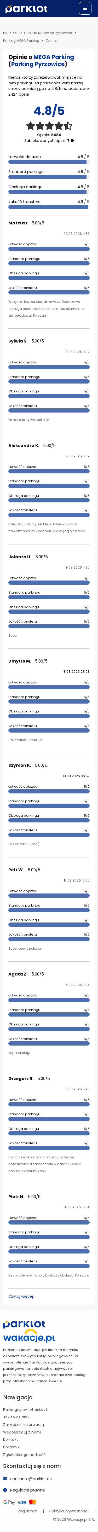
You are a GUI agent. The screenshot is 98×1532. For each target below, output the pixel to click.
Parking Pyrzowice (38, 64)
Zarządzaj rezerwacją (23, 1424)
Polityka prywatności (68, 1511)
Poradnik (11, 1447)
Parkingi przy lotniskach (25, 1409)
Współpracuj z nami (22, 1432)
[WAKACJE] (29, 1335)
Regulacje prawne (27, 1490)
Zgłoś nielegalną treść (24, 1454)
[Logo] (26, 9)
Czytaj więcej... (21, 1296)
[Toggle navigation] (85, 8)
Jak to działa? (16, 1417)
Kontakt (10, 1439)
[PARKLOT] (24, 1324)
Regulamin (28, 1511)
